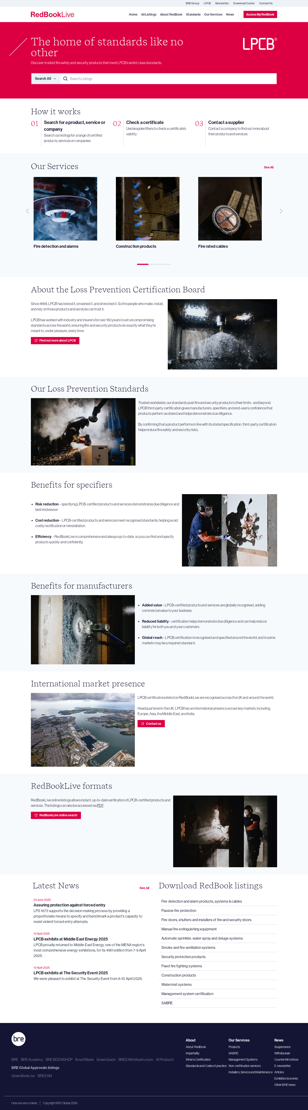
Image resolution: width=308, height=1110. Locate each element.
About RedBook (196, 1047)
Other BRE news (285, 1085)
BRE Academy (32, 1059)
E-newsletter (282, 1066)
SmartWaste (84, 1059)
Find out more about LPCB (57, 340)
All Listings (148, 14)
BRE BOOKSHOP (59, 1059)
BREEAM (45, 1075)
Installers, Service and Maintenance (251, 1072)
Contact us (153, 724)
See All (269, 167)
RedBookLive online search (58, 815)
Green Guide (106, 1059)
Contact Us (266, 3)
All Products (164, 1059)
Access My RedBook (260, 14)
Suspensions (282, 1047)
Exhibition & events (286, 1078)
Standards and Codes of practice (206, 1066)
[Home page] (52, 14)
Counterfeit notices (286, 1059)
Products (234, 1047)
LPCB (207, 3)
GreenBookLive (23, 1075)
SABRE (234, 1053)
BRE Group (192, 3)
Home (133, 14)
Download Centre (244, 3)
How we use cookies (24, 1103)
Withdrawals (282, 1053)
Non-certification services (245, 1066)
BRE (14, 1059)
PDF (100, 805)
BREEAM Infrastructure (135, 1059)
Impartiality (193, 1053)
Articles (279, 1072)
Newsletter (222, 3)
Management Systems (243, 1059)
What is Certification (198, 1059)
